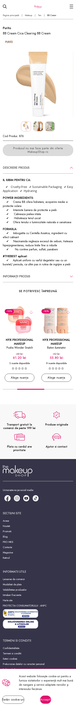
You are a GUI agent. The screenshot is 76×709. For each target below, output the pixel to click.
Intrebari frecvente (12, 595)
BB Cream (51, 15)
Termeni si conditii (12, 653)
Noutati (6, 526)
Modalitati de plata (12, 584)
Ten (39, 15)
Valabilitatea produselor (15, 590)
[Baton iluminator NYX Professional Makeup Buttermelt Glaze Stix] (56, 320)
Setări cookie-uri (13, 700)
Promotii (7, 531)
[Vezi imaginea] (38, 84)
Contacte (7, 547)
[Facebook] (7, 498)
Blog (5, 536)
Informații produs (16, 276)
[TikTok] (35, 498)
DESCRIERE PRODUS (16, 168)
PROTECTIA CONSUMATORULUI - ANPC (25, 605)
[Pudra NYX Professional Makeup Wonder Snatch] (19, 320)
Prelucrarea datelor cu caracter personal (24, 664)
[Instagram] (17, 498)
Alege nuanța (19, 378)
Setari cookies (10, 658)
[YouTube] (26, 498)
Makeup (28, 15)
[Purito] (9, 42)
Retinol (6, 558)
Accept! (45, 700)
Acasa (6, 521)
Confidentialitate (11, 648)
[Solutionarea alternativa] (38, 613)
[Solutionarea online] (38, 624)
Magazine (8, 552)
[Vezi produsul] (31, 312)
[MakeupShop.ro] (38, 6)
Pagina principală (11, 15)
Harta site (7, 600)
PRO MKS (8, 542)
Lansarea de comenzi (14, 579)
